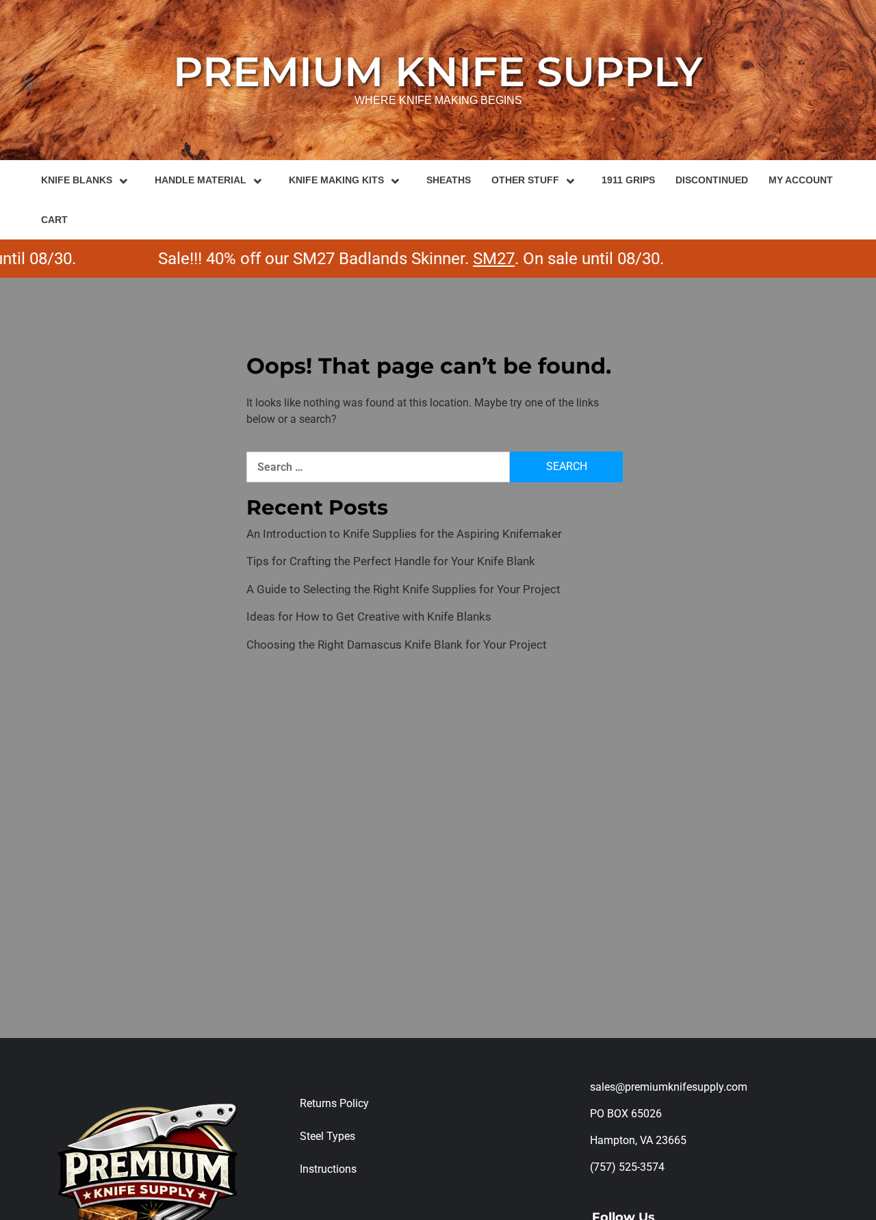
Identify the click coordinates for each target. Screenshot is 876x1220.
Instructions (328, 1169)
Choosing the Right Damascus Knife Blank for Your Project (396, 644)
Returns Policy (334, 1103)
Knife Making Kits (336, 179)
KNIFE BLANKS (76, 179)
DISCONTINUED (711, 179)
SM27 (472, 258)
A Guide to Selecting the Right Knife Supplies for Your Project (403, 589)
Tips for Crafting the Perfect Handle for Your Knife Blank (390, 561)
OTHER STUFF (525, 179)
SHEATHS (448, 179)
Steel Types (327, 1136)
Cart (54, 219)
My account (801, 179)
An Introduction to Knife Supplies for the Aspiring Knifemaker (404, 534)
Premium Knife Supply (438, 71)
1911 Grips (628, 179)
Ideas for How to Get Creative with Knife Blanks (368, 616)
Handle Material (200, 179)
